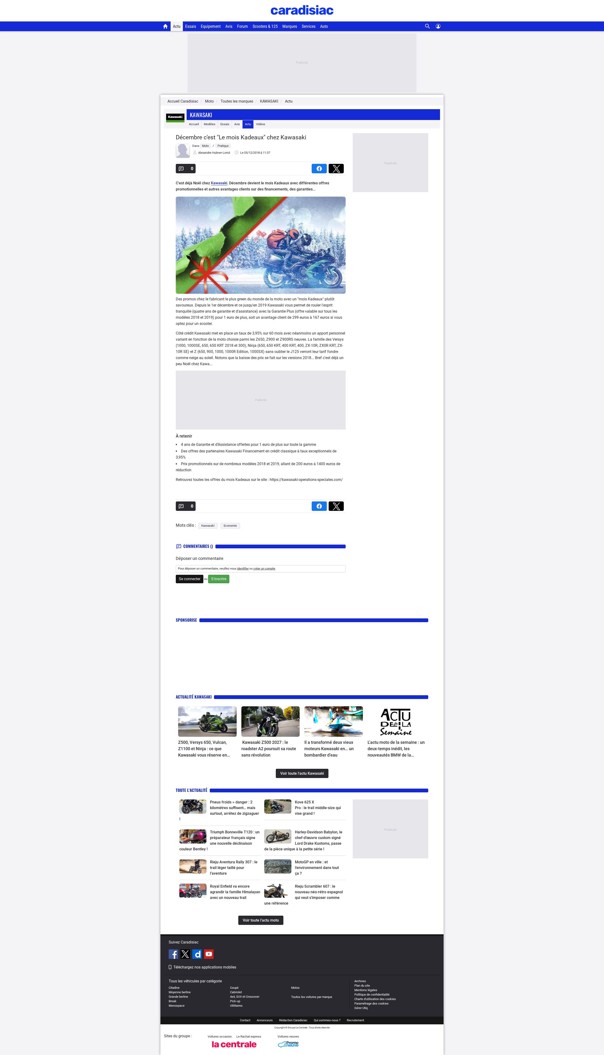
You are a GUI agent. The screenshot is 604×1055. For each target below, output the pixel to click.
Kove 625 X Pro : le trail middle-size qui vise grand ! (318, 808)
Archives (360, 981)
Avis (228, 26)
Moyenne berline (180, 992)
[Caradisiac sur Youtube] (209, 954)
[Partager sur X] (337, 167)
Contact (245, 1020)
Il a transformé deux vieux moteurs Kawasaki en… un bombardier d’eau (329, 748)
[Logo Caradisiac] (302, 19)
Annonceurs (265, 1020)
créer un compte (264, 568)
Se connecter (189, 579)
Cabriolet (236, 992)
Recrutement (355, 1020)
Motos (295, 987)
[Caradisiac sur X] (185, 954)
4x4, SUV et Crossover (244, 996)
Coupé (234, 987)
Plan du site (362, 985)
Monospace (177, 1005)
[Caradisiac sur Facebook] (174, 954)
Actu (176, 26)
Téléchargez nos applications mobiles (204, 967)
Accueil (194, 124)
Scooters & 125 (265, 26)
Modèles (209, 124)
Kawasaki (201, 114)
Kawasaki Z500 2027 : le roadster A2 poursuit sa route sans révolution (268, 748)
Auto (324, 26)
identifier (243, 568)
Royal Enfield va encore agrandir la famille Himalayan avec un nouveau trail (235, 892)
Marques (289, 26)
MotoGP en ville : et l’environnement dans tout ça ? (317, 868)
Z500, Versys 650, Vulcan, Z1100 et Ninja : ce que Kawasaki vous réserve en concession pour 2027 (202, 749)
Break (172, 1001)
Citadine (174, 987)
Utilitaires (236, 1005)
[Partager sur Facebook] (320, 167)
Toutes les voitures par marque (311, 997)
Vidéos (260, 124)
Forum (242, 26)
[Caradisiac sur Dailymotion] (197, 954)
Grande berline (178, 996)
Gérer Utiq (361, 1008)
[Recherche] (427, 26)
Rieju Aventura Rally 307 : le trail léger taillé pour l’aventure (233, 868)
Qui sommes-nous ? (327, 1020)
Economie (230, 525)
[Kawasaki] (175, 124)
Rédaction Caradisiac (293, 1020)
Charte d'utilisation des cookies (375, 999)
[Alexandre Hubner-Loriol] (183, 157)
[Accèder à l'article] (207, 721)
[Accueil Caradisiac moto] (165, 26)
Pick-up (235, 1001)
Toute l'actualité (191, 790)
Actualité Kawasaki (194, 697)
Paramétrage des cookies (371, 1003)
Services (308, 26)
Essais (190, 26)
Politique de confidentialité (372, 994)
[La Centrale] (234, 1049)
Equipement (211, 26)
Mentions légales (365, 990)
